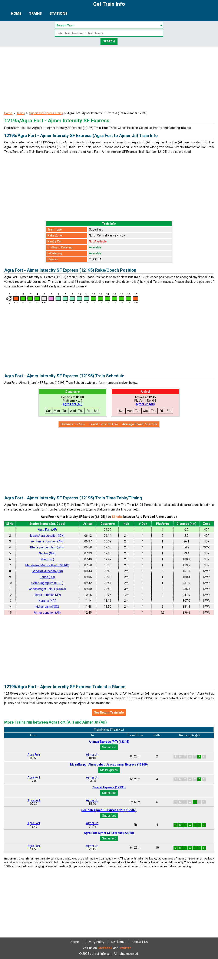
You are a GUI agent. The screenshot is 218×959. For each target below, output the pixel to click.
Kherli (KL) (47, 559)
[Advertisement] (109, 78)
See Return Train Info (109, 712)
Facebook (105, 948)
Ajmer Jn (92, 754)
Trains (35, 13)
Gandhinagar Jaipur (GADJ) (47, 589)
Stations (58, 13)
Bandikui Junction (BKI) (47, 571)
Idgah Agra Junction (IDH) (47, 535)
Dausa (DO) (47, 577)
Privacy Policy (95, 942)
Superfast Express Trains (46, 113)
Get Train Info (109, 4)
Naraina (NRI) (47, 600)
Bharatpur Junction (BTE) (47, 547)
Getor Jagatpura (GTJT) (47, 583)
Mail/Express (109, 770)
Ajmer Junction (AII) (47, 612)
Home (16, 13)
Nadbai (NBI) (47, 553)
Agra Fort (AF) (72, 404)
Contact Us (140, 942)
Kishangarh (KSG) (47, 606)
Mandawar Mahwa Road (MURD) (47, 565)
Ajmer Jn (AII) (145, 404)
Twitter (125, 948)
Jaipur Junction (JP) (47, 595)
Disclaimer (118, 942)
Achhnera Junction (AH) (47, 541)
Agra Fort (33, 754)
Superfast (109, 747)
